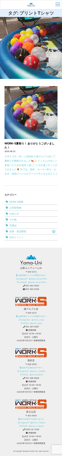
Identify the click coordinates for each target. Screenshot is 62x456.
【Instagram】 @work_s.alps (31, 320)
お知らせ (14, 213)
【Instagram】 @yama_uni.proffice (31, 279)
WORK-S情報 (16, 201)
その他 (13, 219)
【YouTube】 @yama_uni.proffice (31, 282)
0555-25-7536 (32, 429)
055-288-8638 (32, 378)
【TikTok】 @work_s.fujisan (31, 426)
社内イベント (16, 237)
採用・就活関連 (17, 231)
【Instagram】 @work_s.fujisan (31, 422)
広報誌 (13, 225)
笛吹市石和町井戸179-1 (32, 368)
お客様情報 (15, 207)
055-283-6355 (32, 286)
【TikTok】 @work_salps (31, 323)
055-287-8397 (32, 327)
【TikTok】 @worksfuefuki (31, 375)
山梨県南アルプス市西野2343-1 (32, 275)
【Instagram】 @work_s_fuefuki (31, 371)
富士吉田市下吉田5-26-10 (32, 419)
